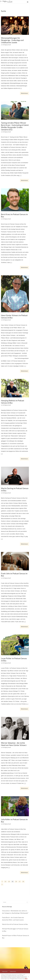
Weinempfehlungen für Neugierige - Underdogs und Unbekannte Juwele (12, 40)
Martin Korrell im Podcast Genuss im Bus (15, 924)
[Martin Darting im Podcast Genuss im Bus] (15, 476)
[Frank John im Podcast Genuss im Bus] (15, 561)
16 (16, 881)
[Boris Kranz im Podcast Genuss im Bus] (15, 199)
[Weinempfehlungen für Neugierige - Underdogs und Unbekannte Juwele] (15, 25)
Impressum (4, 971)
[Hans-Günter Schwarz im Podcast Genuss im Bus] (15, 293)
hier (26, 978)
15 (12, 881)
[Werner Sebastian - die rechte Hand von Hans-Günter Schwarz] (15, 728)
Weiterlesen (24, 93)
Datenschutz (13, 971)
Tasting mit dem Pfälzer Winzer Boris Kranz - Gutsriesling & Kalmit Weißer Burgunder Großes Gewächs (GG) (15, 126)
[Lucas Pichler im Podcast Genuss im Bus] (15, 645)
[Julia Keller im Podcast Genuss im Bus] (15, 806)
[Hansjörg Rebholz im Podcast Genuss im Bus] (15, 388)
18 (23, 881)
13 (5, 881)
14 (9, 881)
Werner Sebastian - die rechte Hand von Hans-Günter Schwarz (14, 744)
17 (19, 881)
